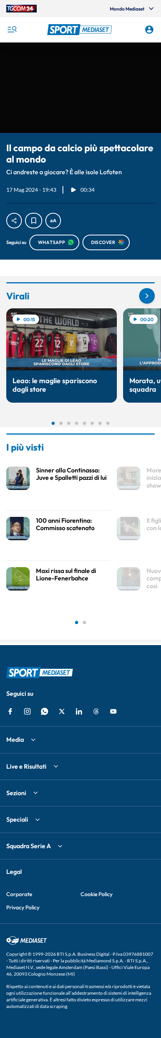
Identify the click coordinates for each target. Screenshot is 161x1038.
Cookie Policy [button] (96, 894)
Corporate (19, 894)
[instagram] (27, 711)
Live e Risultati (26, 766)
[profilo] (149, 29)
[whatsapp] (44, 711)
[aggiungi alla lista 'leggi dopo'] (33, 220)
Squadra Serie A (28, 846)
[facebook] (10, 711)
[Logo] (80, 29)
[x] (62, 711)
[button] (80, 29)
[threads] (96, 711)
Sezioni (16, 793)
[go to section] (147, 296)
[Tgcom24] (21, 8)
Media (15, 739)
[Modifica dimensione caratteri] (53, 220)
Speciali (17, 819)
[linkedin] (79, 711)
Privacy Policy (22, 907)
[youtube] (113, 711)
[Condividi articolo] (14, 220)
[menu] (11, 29)
